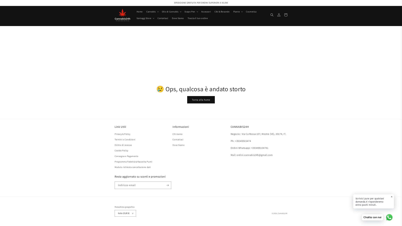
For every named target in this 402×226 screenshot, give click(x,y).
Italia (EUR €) (124, 213)
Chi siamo (177, 134)
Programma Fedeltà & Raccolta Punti (133, 161)
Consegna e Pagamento (127, 156)
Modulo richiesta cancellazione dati (133, 167)
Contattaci (178, 139)
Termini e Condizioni (125, 139)
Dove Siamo (179, 145)
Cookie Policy (121, 150)
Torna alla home (201, 99)
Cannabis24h (282, 213)
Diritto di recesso (123, 145)
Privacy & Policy (122, 134)
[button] (152, 11)
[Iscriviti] (167, 185)
